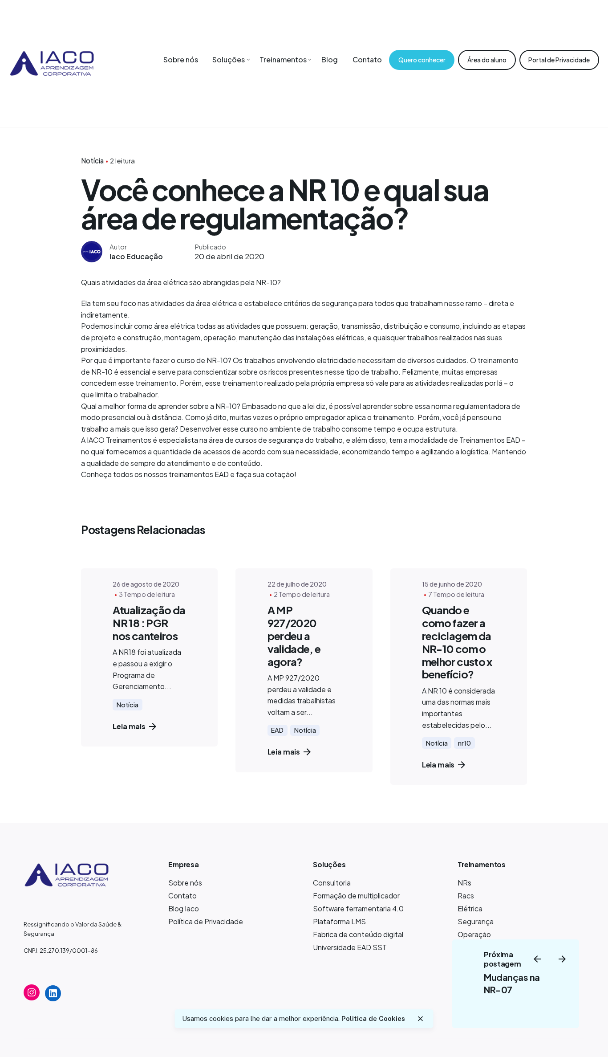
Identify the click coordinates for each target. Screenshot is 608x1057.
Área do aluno (487, 60)
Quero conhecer (422, 60)
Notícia (92, 160)
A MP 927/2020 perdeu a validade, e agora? (294, 635)
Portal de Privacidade (559, 60)
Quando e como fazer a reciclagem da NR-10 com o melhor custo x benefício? (457, 642)
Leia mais (129, 726)
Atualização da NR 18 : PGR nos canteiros (149, 622)
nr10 (464, 743)
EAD (277, 730)
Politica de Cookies (373, 1018)
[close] (420, 1018)
